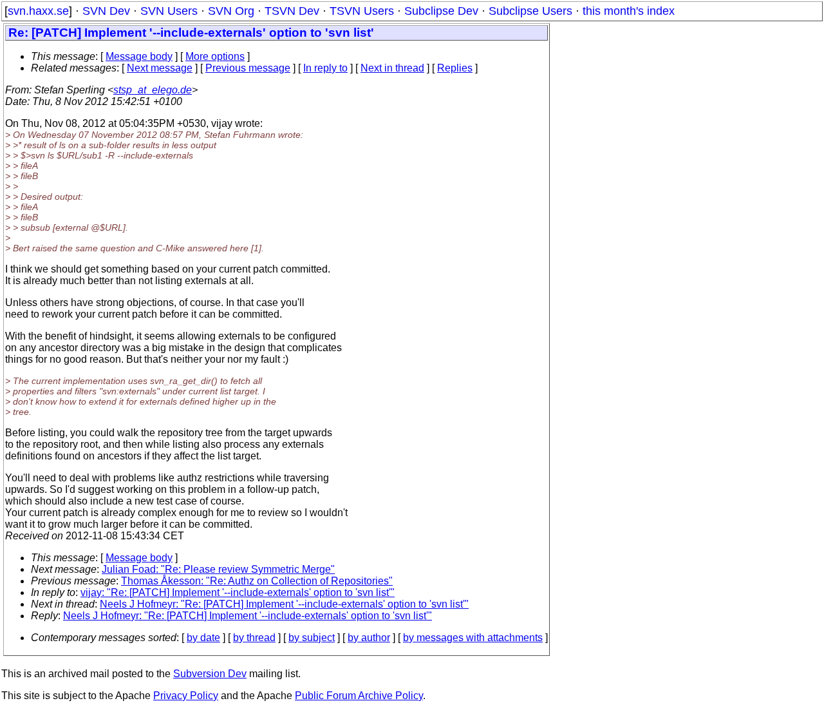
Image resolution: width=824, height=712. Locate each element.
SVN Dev (106, 11)
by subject (311, 637)
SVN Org (231, 11)
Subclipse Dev (441, 11)
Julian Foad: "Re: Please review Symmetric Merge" (218, 569)
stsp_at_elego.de (152, 89)
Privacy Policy (185, 695)
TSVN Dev (292, 11)
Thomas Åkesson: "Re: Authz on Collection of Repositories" (257, 580)
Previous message (247, 68)
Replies (455, 68)
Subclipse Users (530, 11)
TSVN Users (362, 11)
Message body (139, 56)
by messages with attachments (473, 637)
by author (369, 637)
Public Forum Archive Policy (359, 695)
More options (215, 56)
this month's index (629, 11)
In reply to (325, 68)
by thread (254, 637)
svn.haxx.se (38, 11)
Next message (159, 68)
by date (203, 637)
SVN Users (169, 11)
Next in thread (392, 68)
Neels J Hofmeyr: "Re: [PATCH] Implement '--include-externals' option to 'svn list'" (284, 604)
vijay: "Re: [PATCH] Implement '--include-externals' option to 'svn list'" (237, 592)
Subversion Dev (210, 673)
